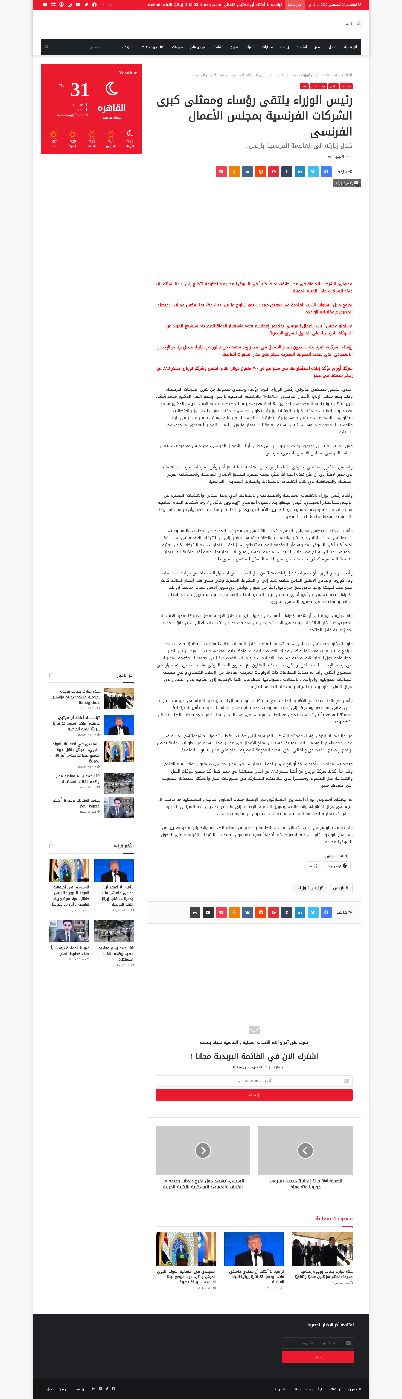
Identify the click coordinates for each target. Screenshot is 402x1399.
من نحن (64, 1389)
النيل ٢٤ (280, 1389)
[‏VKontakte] (247, 171)
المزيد (129, 47)
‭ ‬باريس (339, 887)
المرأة (250, 47)
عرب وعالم (198, 47)
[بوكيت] (221, 171)
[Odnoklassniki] (234, 171)
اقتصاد (301, 47)
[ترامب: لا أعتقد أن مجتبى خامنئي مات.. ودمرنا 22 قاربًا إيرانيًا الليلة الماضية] (254, 1249)
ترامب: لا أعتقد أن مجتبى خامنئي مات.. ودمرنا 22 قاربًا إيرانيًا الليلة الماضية (256, 1277)
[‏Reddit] (260, 171)
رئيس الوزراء (309, 887)
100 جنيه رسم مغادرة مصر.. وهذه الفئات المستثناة (77, 778)
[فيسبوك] (326, 171)
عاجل (332, 47)
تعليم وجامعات (153, 47)
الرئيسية (350, 47)
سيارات (267, 47)
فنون (234, 47)
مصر (318, 47)
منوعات (177, 47)
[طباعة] (195, 912)
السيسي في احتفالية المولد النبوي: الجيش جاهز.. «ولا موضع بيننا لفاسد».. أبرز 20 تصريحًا (201, 4)
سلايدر (327, 74)
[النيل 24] (353, 24)
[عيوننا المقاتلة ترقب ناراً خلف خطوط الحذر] (119, 807)
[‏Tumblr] (286, 171)
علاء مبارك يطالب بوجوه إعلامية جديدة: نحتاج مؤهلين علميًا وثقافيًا (324, 1274)
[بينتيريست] (273, 171)
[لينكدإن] (300, 171)
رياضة (284, 47)
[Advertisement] (254, 233)
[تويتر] (313, 171)
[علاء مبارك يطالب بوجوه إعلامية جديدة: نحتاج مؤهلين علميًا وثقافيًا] (322, 1249)
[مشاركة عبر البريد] (208, 912)
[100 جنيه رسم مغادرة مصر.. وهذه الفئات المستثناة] (119, 783)
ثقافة (218, 47)
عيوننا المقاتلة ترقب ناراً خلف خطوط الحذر (76, 803)
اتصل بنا (48, 1389)
